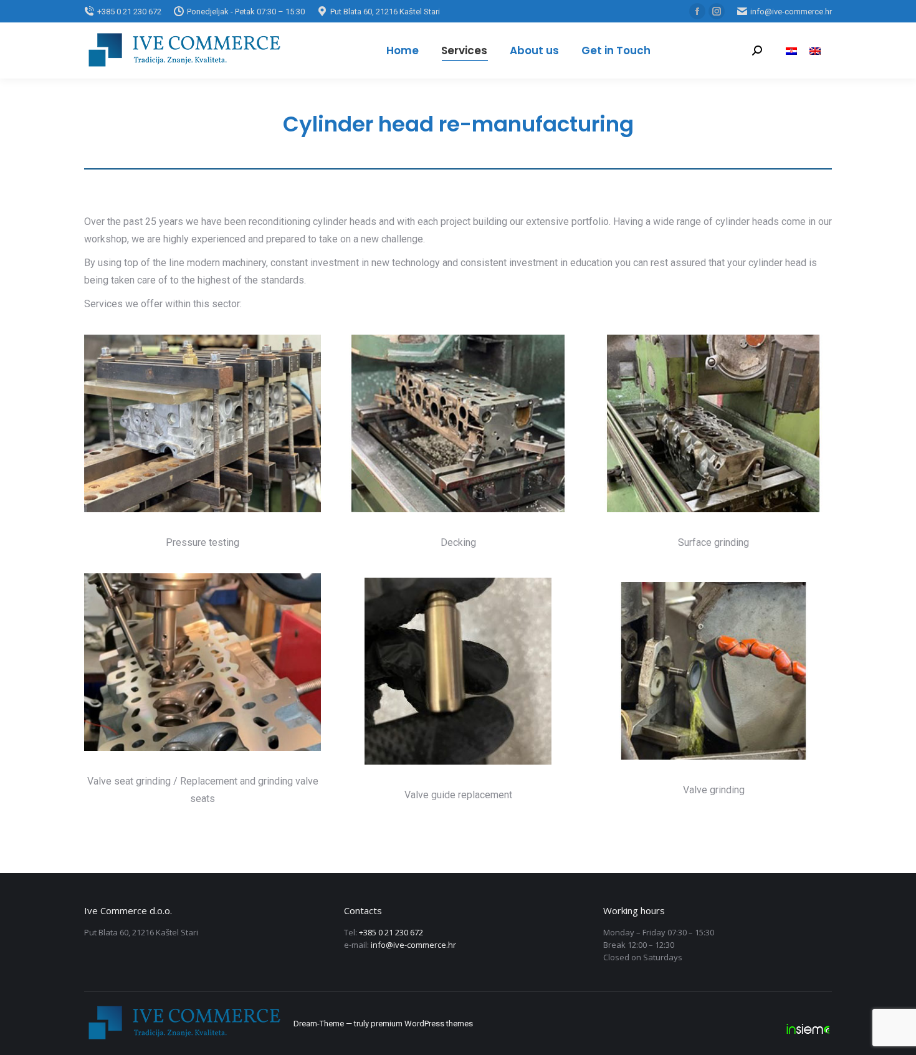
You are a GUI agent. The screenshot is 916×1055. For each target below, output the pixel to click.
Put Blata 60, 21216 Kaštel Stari (385, 11)
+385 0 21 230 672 (391, 932)
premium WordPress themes (422, 1023)
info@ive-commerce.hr (791, 11)
